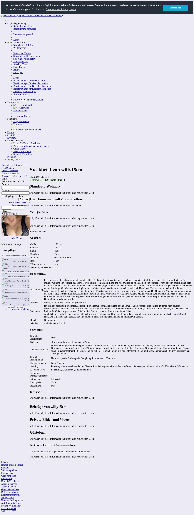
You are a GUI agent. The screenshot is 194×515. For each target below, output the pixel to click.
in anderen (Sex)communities (27, 129)
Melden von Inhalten (11, 505)
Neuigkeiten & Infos (23, 45)
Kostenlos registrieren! (15, 170)
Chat (9, 135)
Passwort (6, 190)
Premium (11, 157)
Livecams (12, 138)
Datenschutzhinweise (11, 495)
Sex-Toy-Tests (20, 64)
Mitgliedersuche (21, 121)
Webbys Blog (13, 159)
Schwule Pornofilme (23, 154)
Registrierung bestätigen (24, 29)
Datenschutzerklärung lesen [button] (61, 9)
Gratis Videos (19, 148)
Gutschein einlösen (10, 489)
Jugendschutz (7, 497)
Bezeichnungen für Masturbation (29, 80)
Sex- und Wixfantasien (24, 59)
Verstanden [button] (176, 8)
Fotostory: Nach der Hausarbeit (28, 99)
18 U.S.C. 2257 (8, 511)
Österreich (24, 108)
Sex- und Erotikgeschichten (26, 56)
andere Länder (20, 110)
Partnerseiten (7, 473)
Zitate (16, 78)
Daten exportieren (9, 492)
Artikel (16, 69)
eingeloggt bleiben (14, 196)
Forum (10, 132)
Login (16, 39)
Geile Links (19, 67)
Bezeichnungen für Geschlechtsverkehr (32, 86)
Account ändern (9, 486)
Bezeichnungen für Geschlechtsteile (30, 83)
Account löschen (9, 484)
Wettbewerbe (19, 48)
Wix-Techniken (20, 61)
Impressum (6, 478)
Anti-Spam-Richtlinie (11, 503)
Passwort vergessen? (23, 34)
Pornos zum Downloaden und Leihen (31, 146)
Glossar (4, 467)
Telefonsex (18, 124)
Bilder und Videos (22, 53)
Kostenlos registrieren (23, 26)
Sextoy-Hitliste (20, 94)
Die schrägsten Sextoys (24, 91)
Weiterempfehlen (9, 470)
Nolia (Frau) (16, 238)
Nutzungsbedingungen (12, 500)
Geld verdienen (8, 475)
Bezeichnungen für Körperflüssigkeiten (32, 88)
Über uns (5, 462)
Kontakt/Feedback (10, 481)
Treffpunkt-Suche (21, 116)
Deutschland (25, 105)
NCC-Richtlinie (8, 508)
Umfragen (18, 72)
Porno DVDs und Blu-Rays (26, 143)
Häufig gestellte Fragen (12, 465)
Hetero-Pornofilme (22, 151)
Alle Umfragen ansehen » (17, 309)
